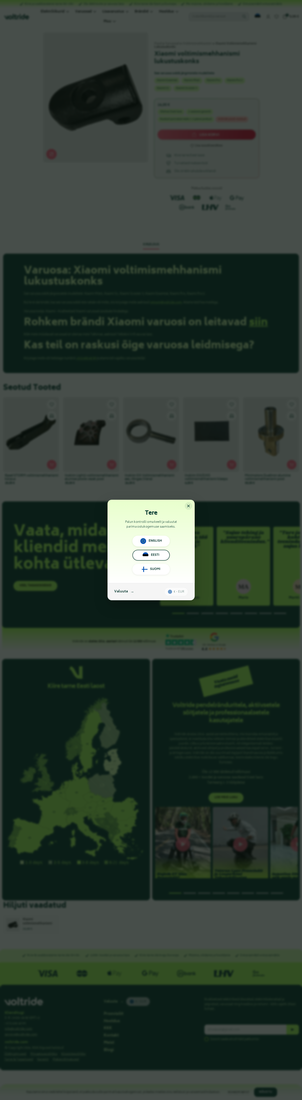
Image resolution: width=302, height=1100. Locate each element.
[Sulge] (188, 506)
